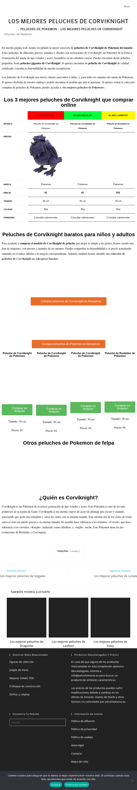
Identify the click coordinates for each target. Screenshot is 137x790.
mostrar (74, 551)
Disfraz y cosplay (19, 694)
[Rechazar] (132, 780)
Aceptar (55, 784)
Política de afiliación (83, 721)
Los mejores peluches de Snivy (110, 644)
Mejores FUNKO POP (21, 678)
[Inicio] (15, 29)
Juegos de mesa (18, 670)
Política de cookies (82, 737)
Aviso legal (77, 745)
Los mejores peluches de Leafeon (68, 644)
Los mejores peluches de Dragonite (26, 644)
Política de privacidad (84, 729)
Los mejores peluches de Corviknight (91, 29)
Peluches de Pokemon (18, 34)
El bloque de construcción (24, 686)
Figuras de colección (21, 662)
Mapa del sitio (79, 761)
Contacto (76, 753)
